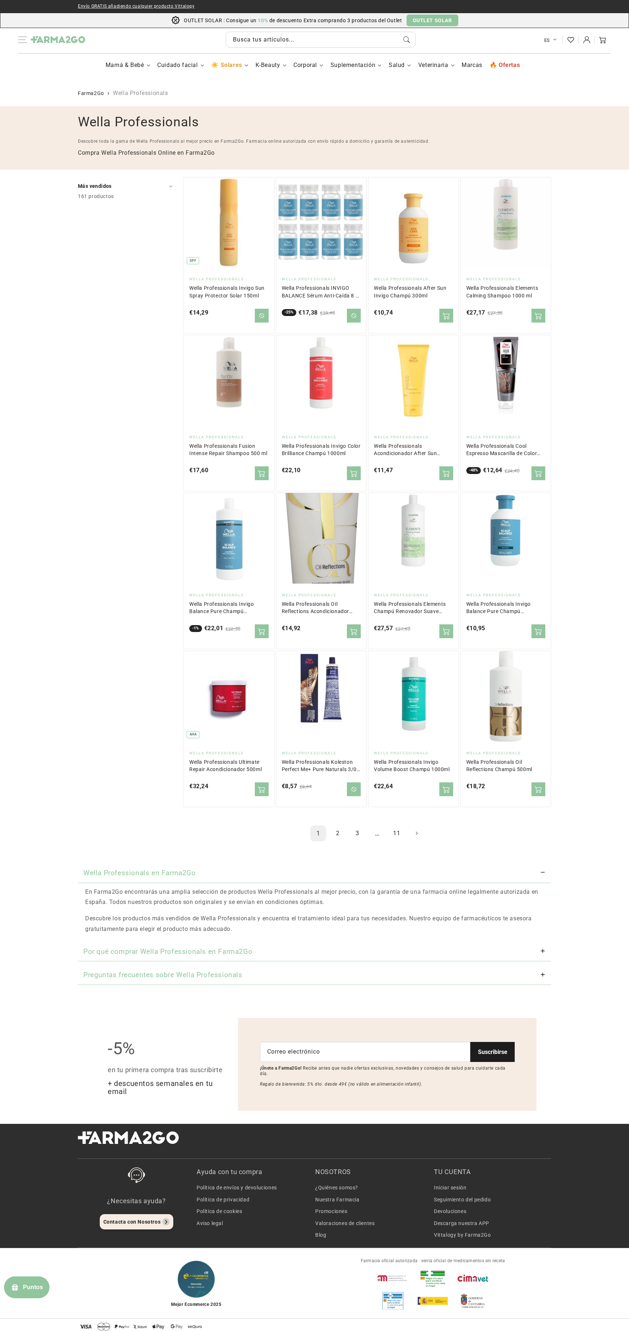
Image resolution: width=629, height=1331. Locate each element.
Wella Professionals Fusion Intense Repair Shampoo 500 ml (228, 450)
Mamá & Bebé (125, 65)
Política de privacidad (223, 1199)
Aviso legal (210, 1223)
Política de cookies (219, 1211)
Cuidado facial (177, 65)
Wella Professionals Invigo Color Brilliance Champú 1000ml (321, 450)
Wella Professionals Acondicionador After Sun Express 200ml (405, 450)
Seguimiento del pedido (462, 1199)
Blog (320, 1235)
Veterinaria (433, 65)
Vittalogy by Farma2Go (462, 1235)
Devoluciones (450, 1211)
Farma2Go (91, 93)
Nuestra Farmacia (337, 1199)
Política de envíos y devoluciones (237, 1187)
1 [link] (318, 833)
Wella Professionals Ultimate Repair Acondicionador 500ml (225, 766)
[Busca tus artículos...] (407, 40)
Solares (231, 65)
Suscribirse (492, 1051)
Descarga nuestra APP (461, 1223)
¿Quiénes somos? (336, 1187)
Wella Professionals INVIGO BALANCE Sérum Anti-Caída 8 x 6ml (320, 292)
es (547, 40)
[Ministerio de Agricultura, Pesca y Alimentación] (433, 1301)
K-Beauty (268, 65)
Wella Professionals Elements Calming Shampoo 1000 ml (502, 292)
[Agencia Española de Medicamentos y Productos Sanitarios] (392, 1278)
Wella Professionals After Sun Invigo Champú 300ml (410, 292)
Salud (397, 65)
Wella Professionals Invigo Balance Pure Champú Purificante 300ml (498, 608)
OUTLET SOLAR (432, 20)
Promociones (331, 1211)
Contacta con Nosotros (132, 1222)
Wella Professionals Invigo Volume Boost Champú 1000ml (412, 766)
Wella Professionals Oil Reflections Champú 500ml (499, 766)
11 (396, 833)
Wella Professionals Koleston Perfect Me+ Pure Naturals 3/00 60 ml (321, 766)
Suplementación (353, 65)
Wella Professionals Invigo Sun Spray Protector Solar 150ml (227, 292)
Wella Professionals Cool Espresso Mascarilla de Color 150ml (501, 450)
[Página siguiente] (416, 833)
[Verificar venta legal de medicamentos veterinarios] (392, 1301)
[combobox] (321, 40)
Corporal (305, 65)
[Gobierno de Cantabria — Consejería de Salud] (473, 1301)
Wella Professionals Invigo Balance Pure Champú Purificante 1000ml (221, 608)
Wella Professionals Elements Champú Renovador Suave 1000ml (410, 608)
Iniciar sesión (450, 1187)
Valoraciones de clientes (345, 1223)
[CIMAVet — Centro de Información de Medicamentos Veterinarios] (473, 1278)
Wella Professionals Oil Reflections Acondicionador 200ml (315, 608)
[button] (603, 40)
